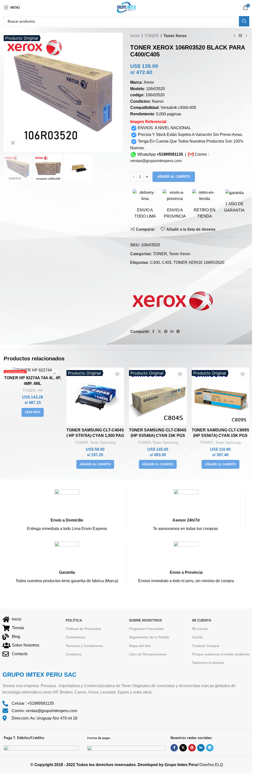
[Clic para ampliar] (13, 142)
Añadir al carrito (173, 176)
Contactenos (75, 637)
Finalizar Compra (205, 646)
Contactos (74, 654)
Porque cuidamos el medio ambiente (221, 654)
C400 (155, 262)
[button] (95, 464)
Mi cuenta (200, 629)
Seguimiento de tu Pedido (149, 637)
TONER (152, 36)
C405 (166, 262)
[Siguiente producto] (246, 36)
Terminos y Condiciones (84, 646)
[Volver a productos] (240, 36)
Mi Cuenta (201, 620)
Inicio (135, 36)
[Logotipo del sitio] (126, 7)
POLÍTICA (74, 620)
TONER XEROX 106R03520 (198, 262)
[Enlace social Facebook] (153, 331)
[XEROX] (174, 297)
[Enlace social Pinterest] (166, 331)
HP (40, 390)
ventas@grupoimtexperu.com (156, 161)
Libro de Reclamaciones (148, 654)
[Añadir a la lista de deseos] (117, 374)
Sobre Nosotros (145, 620)
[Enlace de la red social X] (159, 331)
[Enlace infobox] (67, 510)
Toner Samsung (102, 442)
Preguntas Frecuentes (146, 629)
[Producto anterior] (234, 36)
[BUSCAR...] (244, 21)
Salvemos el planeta (208, 663)
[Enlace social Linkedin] (172, 331)
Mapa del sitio (140, 646)
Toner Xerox (175, 36)
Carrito (197, 637)
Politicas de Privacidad (83, 629)
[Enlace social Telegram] (178, 331)
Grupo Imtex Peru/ (181, 765)
